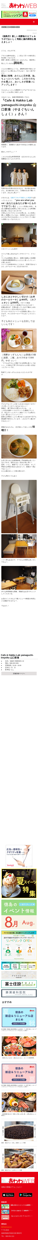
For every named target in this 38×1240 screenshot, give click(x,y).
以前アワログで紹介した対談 (21, 198)
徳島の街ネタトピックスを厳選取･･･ (22, 1205)
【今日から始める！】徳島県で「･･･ (22, 1210)
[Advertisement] (19, 760)
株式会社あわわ (6, 1227)
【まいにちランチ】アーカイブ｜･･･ (22, 1216)
